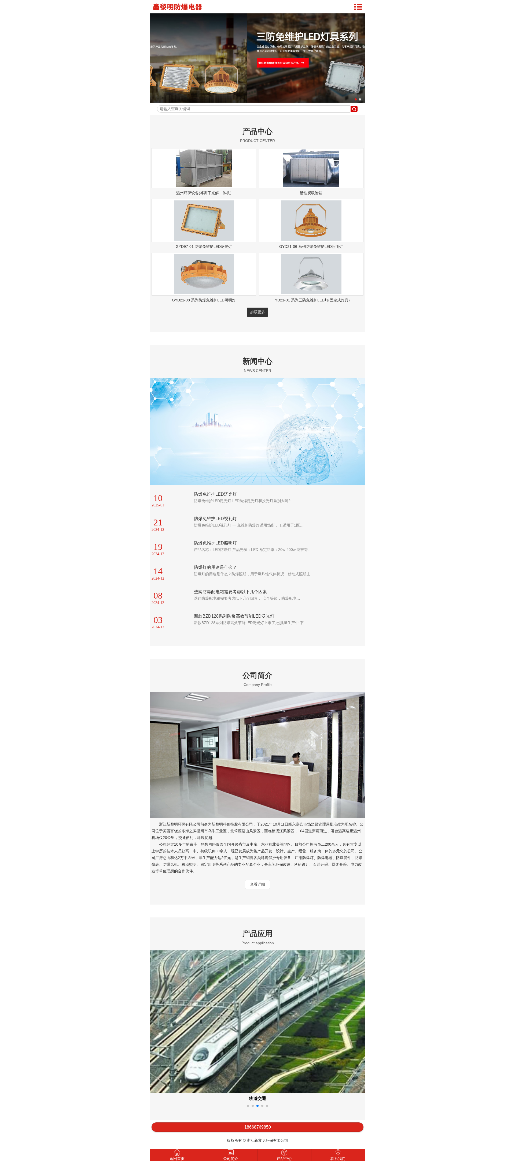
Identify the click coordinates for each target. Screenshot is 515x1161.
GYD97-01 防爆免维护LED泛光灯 (204, 246)
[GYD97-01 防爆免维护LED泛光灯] (204, 239)
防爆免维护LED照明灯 (215, 543)
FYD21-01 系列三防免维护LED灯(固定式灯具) (311, 300)
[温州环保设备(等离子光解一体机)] (204, 186)
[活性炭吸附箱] (311, 186)
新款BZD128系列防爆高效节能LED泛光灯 (234, 616)
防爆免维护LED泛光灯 (215, 494)
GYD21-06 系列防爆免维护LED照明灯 (311, 246)
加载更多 (257, 312)
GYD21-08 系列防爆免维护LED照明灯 (204, 300)
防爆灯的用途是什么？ (215, 567)
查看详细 (257, 884)
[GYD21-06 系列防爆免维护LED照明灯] (311, 239)
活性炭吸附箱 (311, 193)
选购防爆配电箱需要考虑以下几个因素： (232, 591)
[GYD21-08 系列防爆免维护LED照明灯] (204, 293)
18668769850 (257, 1127)
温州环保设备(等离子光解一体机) (203, 193)
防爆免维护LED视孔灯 (215, 518)
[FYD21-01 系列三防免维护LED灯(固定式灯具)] (311, 293)
